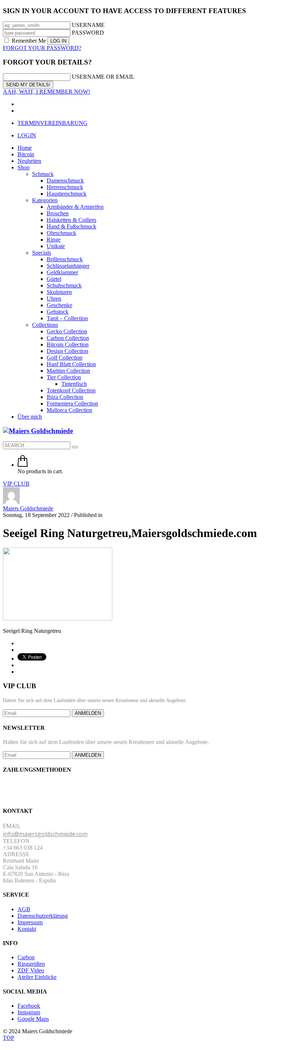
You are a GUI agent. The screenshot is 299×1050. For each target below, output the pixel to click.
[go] (75, 447)
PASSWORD (88, 33)
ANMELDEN (88, 713)
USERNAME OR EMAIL (103, 77)
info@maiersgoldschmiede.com (45, 834)
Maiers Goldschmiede (28, 508)
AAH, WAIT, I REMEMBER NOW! (46, 92)
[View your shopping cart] (23, 465)
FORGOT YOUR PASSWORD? (42, 48)
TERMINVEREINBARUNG (53, 123)
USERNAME (88, 25)
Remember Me (28, 41)
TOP (8, 1038)
